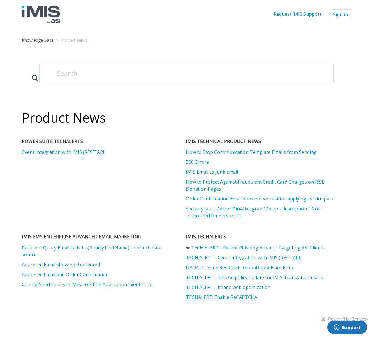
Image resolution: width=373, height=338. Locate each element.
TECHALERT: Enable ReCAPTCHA (221, 297)
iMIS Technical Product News (223, 141)
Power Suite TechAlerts (52, 141)
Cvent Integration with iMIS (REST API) (64, 152)
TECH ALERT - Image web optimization (228, 287)
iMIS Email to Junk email (212, 172)
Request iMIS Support (297, 14)
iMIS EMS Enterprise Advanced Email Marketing (81, 236)
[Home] (41, 14)
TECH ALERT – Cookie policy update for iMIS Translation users (254, 277)
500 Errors (197, 162)
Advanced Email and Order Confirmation (65, 274)
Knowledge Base (38, 40)
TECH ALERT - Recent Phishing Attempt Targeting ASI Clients (258, 247)
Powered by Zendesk (348, 318)
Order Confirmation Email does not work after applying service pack (260, 199)
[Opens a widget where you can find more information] (347, 328)
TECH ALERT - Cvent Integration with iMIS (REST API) (244, 257)
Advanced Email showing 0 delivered (61, 264)
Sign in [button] (340, 14)
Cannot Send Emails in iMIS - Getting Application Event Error (87, 284)
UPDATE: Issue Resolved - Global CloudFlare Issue (240, 267)
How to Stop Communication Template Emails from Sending (251, 152)
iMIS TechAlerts (206, 236)
